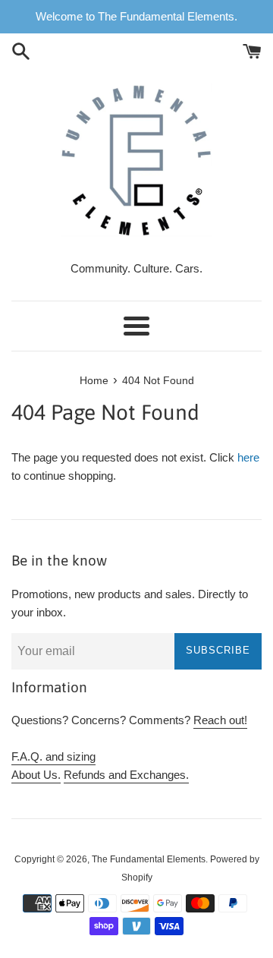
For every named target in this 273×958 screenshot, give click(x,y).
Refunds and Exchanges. (126, 774)
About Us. (36, 774)
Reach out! (220, 720)
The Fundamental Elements (149, 859)
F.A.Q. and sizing (53, 756)
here (248, 457)
